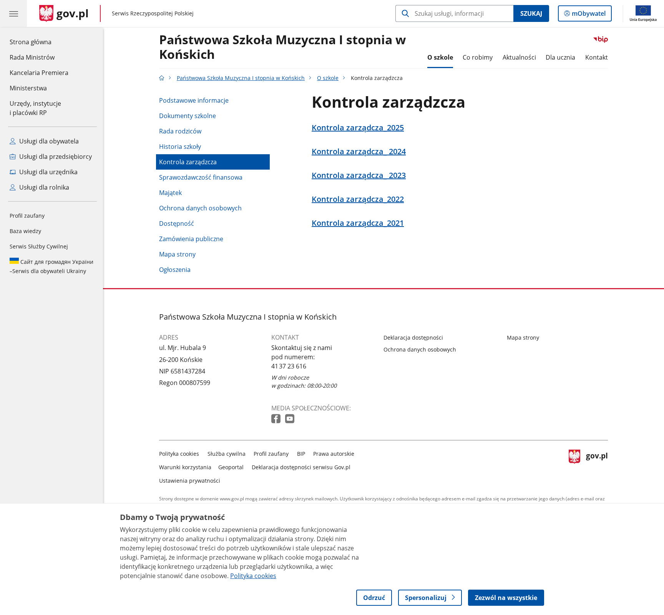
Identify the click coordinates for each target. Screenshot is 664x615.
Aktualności (519, 57)
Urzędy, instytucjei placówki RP (35, 108)
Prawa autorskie (333, 453)
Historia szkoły (180, 146)
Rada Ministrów (32, 57)
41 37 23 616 (288, 366)
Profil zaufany (27, 215)
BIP (301, 453)
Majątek (170, 192)
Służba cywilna (227, 453)
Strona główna (39, 41)
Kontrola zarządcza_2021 (358, 223)
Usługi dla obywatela (48, 141)
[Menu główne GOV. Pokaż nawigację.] (13, 13)
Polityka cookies (179, 453)
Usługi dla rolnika (43, 187)
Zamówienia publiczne (191, 239)
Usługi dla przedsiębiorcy (55, 156)
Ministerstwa (28, 88)
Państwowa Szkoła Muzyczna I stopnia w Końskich (282, 47)
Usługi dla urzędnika (48, 172)
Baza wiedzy (25, 231)
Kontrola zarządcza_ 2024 (359, 152)
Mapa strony (177, 254)
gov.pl (597, 466)
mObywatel (588, 15)
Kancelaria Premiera (39, 72)
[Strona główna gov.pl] (161, 78)
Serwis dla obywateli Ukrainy (51, 266)
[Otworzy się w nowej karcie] (276, 419)
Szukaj (531, 13)
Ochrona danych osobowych (200, 208)
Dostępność (176, 223)
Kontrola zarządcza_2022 (358, 199)
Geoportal (231, 467)
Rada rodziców (180, 131)
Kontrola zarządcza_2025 (358, 128)
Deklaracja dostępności (413, 337)
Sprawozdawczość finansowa (200, 177)
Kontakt (596, 57)
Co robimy (478, 57)
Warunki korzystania (185, 467)
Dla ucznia (560, 57)
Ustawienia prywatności (189, 480)
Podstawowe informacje (194, 100)
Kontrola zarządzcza (188, 162)
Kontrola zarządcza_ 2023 (359, 175)
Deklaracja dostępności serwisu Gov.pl (301, 467)
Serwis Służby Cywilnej (39, 246)
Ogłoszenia (175, 269)
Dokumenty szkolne (187, 116)
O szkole (440, 57)
